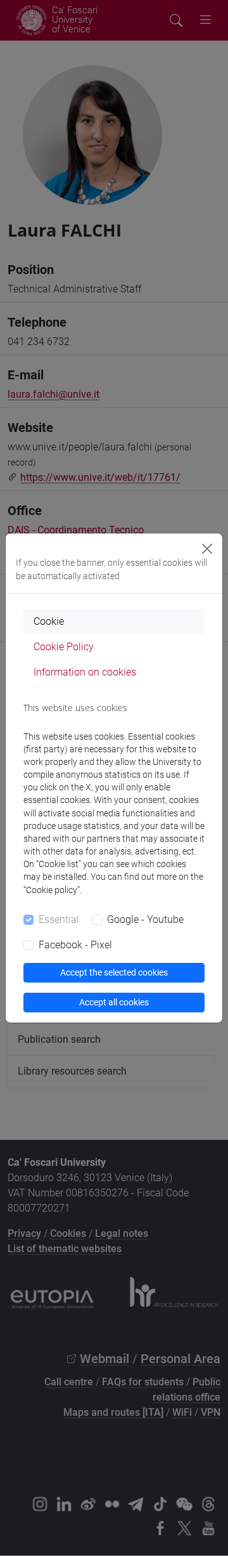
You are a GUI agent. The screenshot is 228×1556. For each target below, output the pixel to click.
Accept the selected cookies (114, 972)
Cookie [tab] (49, 621)
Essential (59, 919)
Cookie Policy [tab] (64, 647)
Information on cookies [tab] (85, 672)
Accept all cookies (114, 1002)
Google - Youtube (145, 919)
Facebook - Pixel (75, 945)
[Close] (207, 549)
